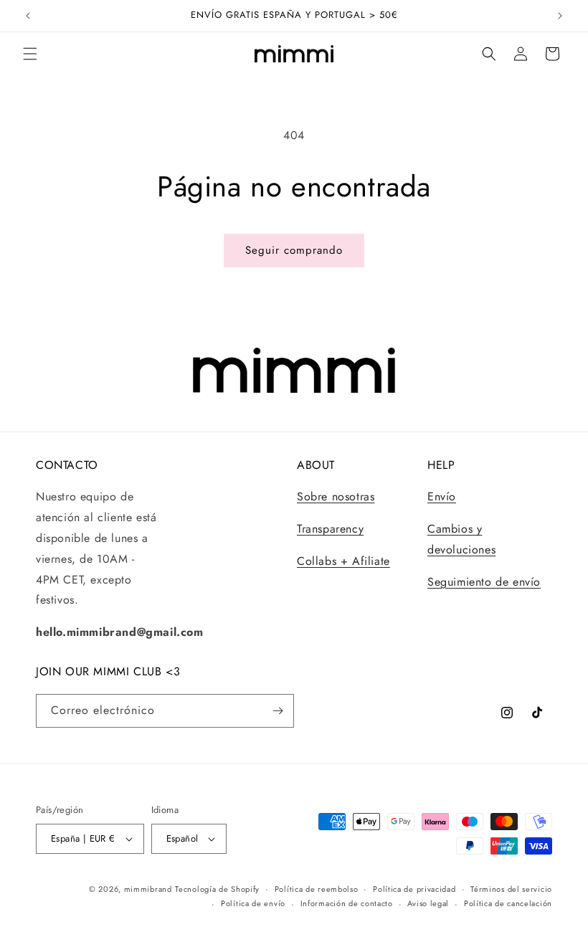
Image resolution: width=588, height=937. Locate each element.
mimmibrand (148, 889)
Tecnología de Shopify (217, 889)
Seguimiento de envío (484, 582)
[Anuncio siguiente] (560, 16)
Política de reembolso (317, 889)
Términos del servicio (511, 889)
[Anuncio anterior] (28, 16)
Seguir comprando (294, 250)
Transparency (330, 528)
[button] (30, 54)
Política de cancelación (508, 903)
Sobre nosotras (335, 496)
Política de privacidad (414, 889)
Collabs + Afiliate (343, 561)
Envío (441, 496)
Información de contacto (346, 903)
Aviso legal (428, 903)
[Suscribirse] (277, 711)
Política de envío (253, 903)
